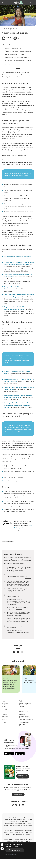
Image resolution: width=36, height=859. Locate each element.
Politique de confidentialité (26, 719)
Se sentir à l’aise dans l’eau (13, 48)
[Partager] (14, 652)
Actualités (4, 714)
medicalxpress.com (12, 592)
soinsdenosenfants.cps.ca (14, 615)
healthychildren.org (12, 572)
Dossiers (4, 718)
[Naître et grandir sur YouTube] (23, 805)
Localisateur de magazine (22, 776)
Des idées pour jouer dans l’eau (14, 54)
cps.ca (9, 623)
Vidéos (4, 721)
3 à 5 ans (4, 708)
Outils (20, 700)
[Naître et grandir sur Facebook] (16, 805)
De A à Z (4, 700)
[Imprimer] (22, 652)
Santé (3, 702)
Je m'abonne (18, 794)
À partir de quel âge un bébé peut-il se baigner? (19, 51)
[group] (11, 679)
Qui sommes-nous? (24, 716)
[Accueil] (18, 2)
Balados (4, 722)
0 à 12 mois (5, 705)
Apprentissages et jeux (10, 29)
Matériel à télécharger (25, 703)
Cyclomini (21, 706)
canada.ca (28, 578)
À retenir (7, 65)
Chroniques (5, 716)
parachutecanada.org (13, 596)
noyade (5, 450)
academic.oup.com (23, 585)
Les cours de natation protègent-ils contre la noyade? (18, 61)
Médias (21, 721)
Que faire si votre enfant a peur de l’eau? (17, 57)
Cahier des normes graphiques (24, 723)
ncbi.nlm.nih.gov (11, 604)
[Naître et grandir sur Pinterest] (19, 805)
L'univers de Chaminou (25, 705)
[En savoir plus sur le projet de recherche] (2, 849)
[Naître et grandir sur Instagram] (13, 805)
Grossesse (5, 703)
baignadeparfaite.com (22, 632)
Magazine (4, 719)
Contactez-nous (23, 726)
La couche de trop (24, 711)
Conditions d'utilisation (25, 718)
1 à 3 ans (4, 706)
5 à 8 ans (4, 709)
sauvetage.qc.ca (11, 627)
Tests (20, 702)
